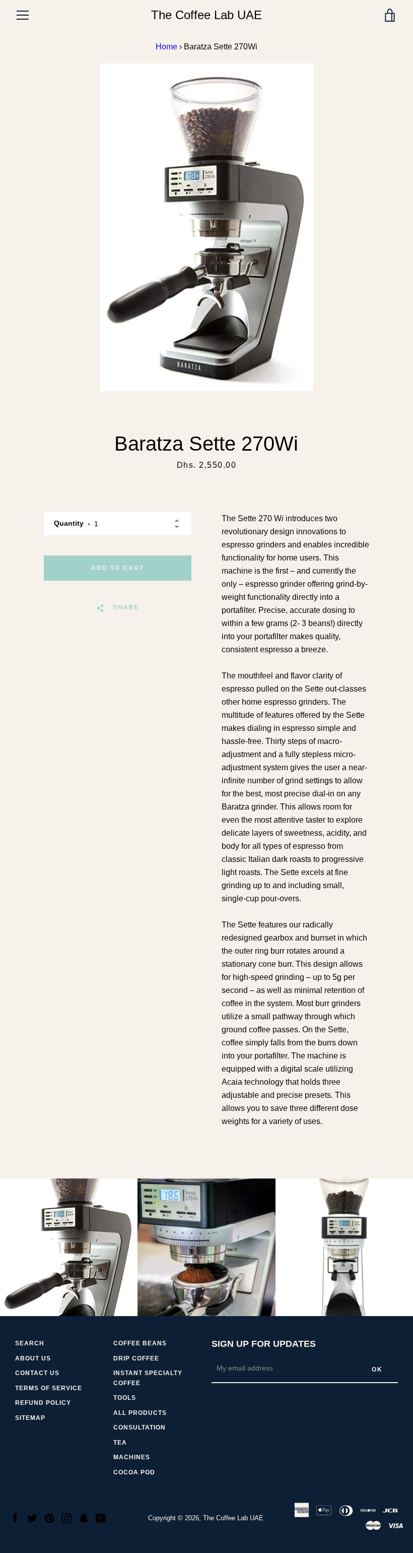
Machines (131, 1457)
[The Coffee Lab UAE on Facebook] (15, 1517)
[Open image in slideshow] (206, 227)
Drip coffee (136, 1358)
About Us (33, 1358)
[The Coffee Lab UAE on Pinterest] (49, 1517)
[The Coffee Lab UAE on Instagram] (66, 1517)
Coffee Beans (140, 1343)
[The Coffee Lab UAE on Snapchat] (84, 1517)
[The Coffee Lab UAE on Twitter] (32, 1517)
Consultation (139, 1427)
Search (29, 1343)
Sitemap (30, 1417)
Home (166, 46)
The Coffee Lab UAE (206, 15)
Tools (124, 1397)
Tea (120, 1442)
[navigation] (22, 15)
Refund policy (43, 1402)
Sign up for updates (264, 1344)
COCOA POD (134, 1472)
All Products (140, 1412)
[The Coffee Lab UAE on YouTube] (101, 1517)
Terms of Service (48, 1388)
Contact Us (37, 1373)
